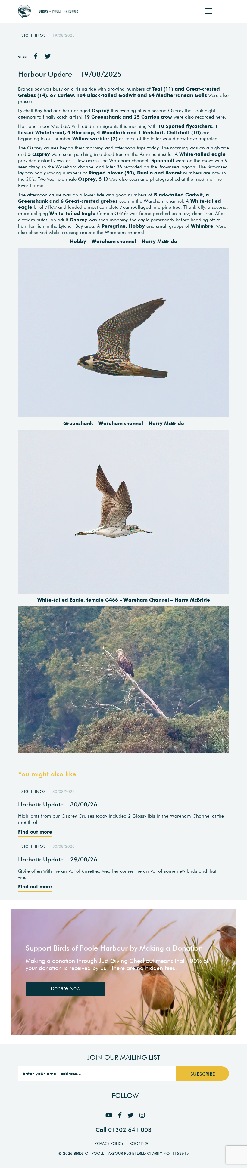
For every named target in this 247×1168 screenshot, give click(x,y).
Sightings (33, 35)
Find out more (35, 832)
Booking (139, 1143)
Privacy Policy (109, 1143)
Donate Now (65, 988)
